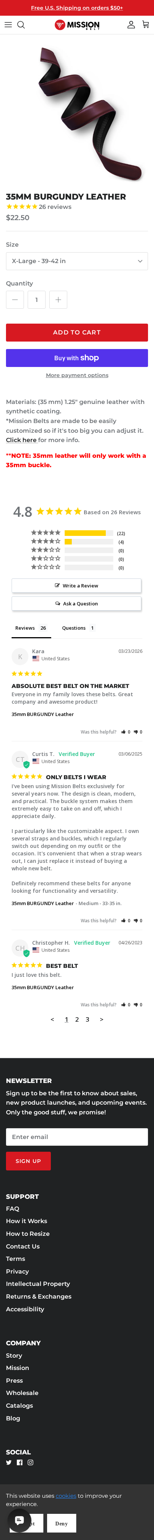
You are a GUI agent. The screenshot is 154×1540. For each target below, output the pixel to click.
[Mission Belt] (77, 24)
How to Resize (28, 1233)
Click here (22, 440)
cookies (66, 1495)
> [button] (102, 1019)
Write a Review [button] (80, 585)
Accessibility (25, 1309)
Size (12, 244)
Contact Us (23, 1246)
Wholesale (22, 1393)
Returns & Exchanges (38, 1296)
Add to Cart (77, 332)
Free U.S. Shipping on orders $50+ (77, 7)
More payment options (77, 375)
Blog (13, 1418)
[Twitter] (9, 1462)
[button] (125, 732)
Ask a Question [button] (80, 603)
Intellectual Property (38, 1283)
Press (14, 1380)
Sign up (28, 1161)
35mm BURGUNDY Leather (43, 714)
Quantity (19, 283)
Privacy (17, 1271)
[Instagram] (30, 1462)
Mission (17, 1367)
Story (14, 1355)
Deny (61, 1524)
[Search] (24, 24)
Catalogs (19, 1405)
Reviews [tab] (25, 627)
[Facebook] (19, 1462)
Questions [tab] (74, 627)
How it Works (26, 1221)
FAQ (12, 1208)
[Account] (129, 24)
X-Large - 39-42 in (39, 261)
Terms (15, 1258)
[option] (77, 111)
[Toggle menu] (8, 24)
